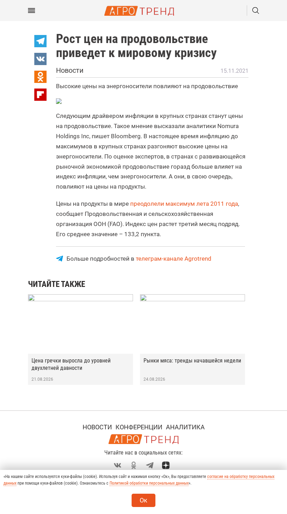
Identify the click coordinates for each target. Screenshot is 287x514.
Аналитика (185, 427)
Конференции (138, 427)
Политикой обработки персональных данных (149, 483)
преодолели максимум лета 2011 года (184, 203)
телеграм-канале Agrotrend (173, 258)
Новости (97, 427)
